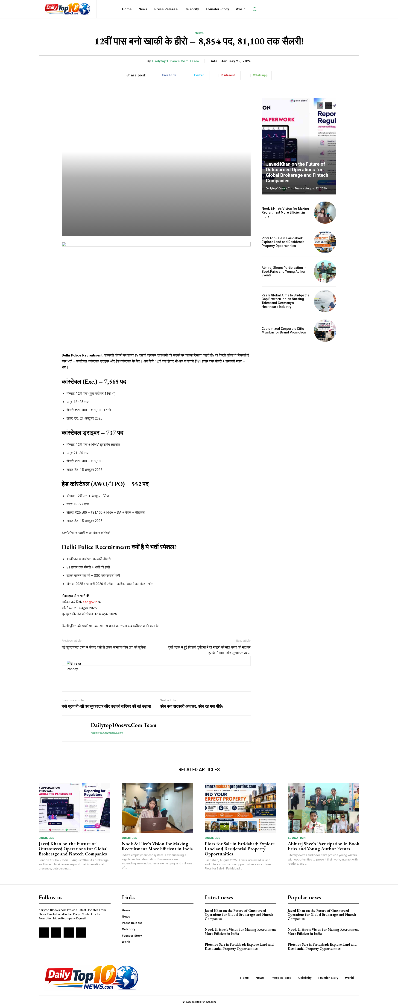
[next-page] (328, 105)
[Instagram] (56, 932)
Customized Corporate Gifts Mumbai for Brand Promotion (284, 330)
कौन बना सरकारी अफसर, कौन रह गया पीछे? (191, 706)
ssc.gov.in (90, 602)
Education (297, 837)
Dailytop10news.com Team (175, 61)
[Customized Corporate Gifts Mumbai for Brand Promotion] (325, 330)
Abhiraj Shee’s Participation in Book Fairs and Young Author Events (284, 271)
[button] (254, 9)
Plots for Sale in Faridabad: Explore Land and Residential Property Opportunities (283, 242)
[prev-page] (320, 105)
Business (46, 837)
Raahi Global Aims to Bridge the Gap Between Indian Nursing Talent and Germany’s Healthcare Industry (285, 301)
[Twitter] (69, 932)
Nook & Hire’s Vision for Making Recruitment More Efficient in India (285, 212)
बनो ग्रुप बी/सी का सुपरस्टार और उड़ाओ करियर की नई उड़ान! (106, 706)
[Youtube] (81, 932)
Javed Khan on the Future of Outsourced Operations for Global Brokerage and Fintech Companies (297, 172)
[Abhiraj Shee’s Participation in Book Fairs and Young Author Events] (325, 271)
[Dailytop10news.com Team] (73, 728)
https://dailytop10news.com (107, 732)
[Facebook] (44, 932)
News (199, 33)
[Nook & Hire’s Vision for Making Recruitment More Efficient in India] (325, 212)
